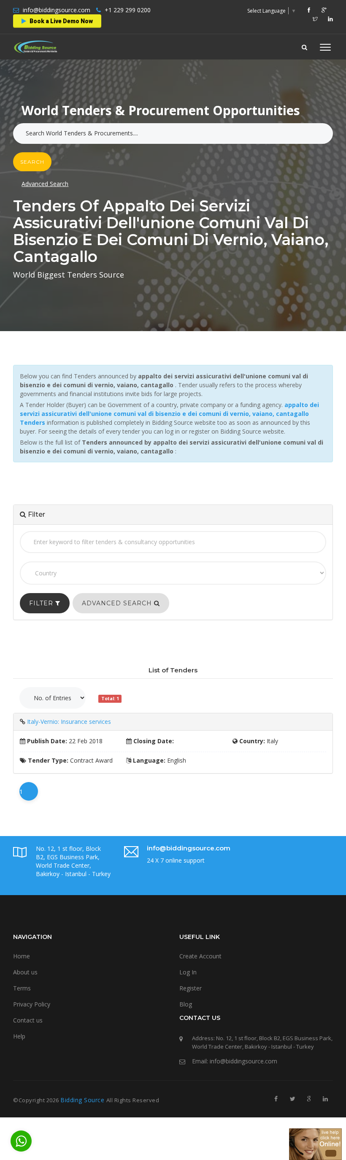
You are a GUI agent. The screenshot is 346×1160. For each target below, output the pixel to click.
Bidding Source (83, 1100)
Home (21, 956)
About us (25, 972)
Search (32, 162)
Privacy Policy (31, 1004)
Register (190, 988)
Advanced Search (45, 184)
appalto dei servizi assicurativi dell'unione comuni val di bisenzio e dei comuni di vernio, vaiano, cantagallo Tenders (169, 413)
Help (19, 1036)
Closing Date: (153, 741)
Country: (251, 741)
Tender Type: (47, 760)
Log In (188, 972)
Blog (185, 1004)
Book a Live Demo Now (60, 21)
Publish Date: (46, 741)
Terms (22, 988)
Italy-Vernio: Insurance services (69, 722)
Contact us (28, 1020)
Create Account (200, 956)
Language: (148, 760)
